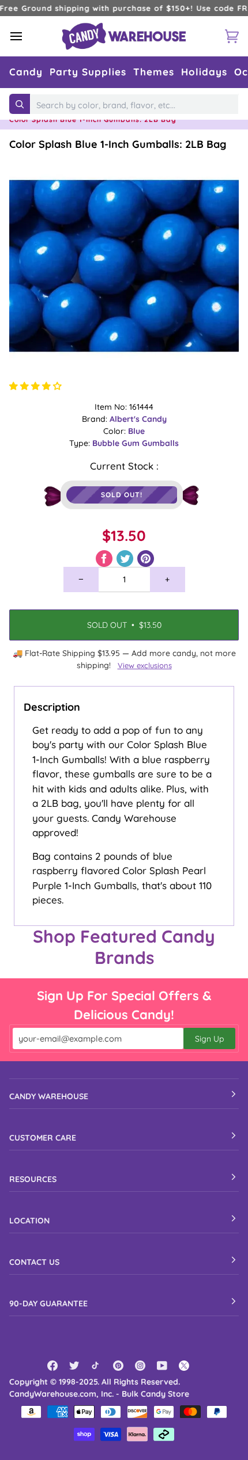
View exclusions (145, 665)
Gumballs (160, 443)
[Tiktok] (96, 1365)
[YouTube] (162, 1365)
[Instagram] (140, 1365)
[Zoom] (124, 265)
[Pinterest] (118, 1365)
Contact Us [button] (34, 1262)
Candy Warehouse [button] (48, 1096)
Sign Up (209, 1039)
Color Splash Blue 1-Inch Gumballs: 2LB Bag (117, 144)
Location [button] (29, 1220)
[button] (26, 72)
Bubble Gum (117, 443)
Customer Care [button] (42, 1138)
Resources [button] (33, 1179)
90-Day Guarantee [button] (48, 1303)
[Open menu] (26, 36)
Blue (136, 431)
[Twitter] (74, 1365)
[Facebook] (52, 1365)
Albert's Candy (138, 419)
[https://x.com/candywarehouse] (184, 1365)
